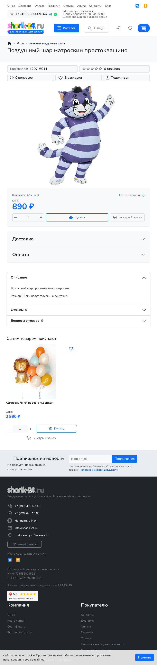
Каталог (69, 28)
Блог (108, 6)
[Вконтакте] (137, 6)
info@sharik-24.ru (26, 528)
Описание (19, 277)
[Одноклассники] (145, 6)
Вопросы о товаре (27, 320)
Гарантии (54, 6)
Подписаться (125, 459)
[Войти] (118, 28)
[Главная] (9, 43)
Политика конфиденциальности (102, 644)
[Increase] (41, 217)
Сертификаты (16, 627)
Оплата (40, 6)
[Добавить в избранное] (71, 348)
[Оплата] (143, 255)
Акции (81, 6)
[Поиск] (89, 28)
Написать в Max (25, 521)
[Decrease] (15, 217)
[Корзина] (144, 28)
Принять (144, 657)
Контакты (95, 6)
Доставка (24, 6)
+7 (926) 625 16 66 (27, 513)
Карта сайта (15, 621)
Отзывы (68, 6)
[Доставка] (143, 239)
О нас (11, 6)
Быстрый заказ (130, 217)
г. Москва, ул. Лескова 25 (32, 535)
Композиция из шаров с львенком (29, 403)
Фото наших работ (19, 632)
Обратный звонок (25, 544)
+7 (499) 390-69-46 (27, 506)
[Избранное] (130, 28)
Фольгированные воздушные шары (41, 43)
